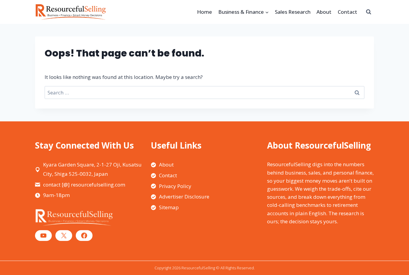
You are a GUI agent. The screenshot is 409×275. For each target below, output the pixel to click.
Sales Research (292, 11)
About (323, 11)
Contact (347, 11)
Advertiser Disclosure (184, 196)
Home (204, 11)
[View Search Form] (368, 12)
